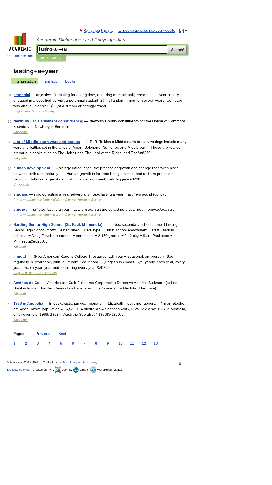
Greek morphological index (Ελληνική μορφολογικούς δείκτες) (57, 200)
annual (19, 256)
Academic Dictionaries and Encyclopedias (80, 39)
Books (70, 81)
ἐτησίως (20, 194)
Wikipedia (20, 132)
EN (181, 30)
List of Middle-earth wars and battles (46, 142)
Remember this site (98, 30)
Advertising (90, 362)
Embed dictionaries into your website (146, 30)
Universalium (22, 185)
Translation (50, 81)
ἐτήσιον (20, 209)
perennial (21, 95)
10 (120, 343)
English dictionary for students (35, 273)
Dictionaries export (19, 369)
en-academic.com (20, 56)
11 (132, 343)
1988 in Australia (28, 303)
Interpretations (50, 58)
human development (31, 168)
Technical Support (70, 362)
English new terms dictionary (34, 111)
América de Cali (27, 282)
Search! (177, 49)
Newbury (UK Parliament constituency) (48, 121)
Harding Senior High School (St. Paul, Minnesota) (58, 224)
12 (144, 343)
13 (156, 343)
